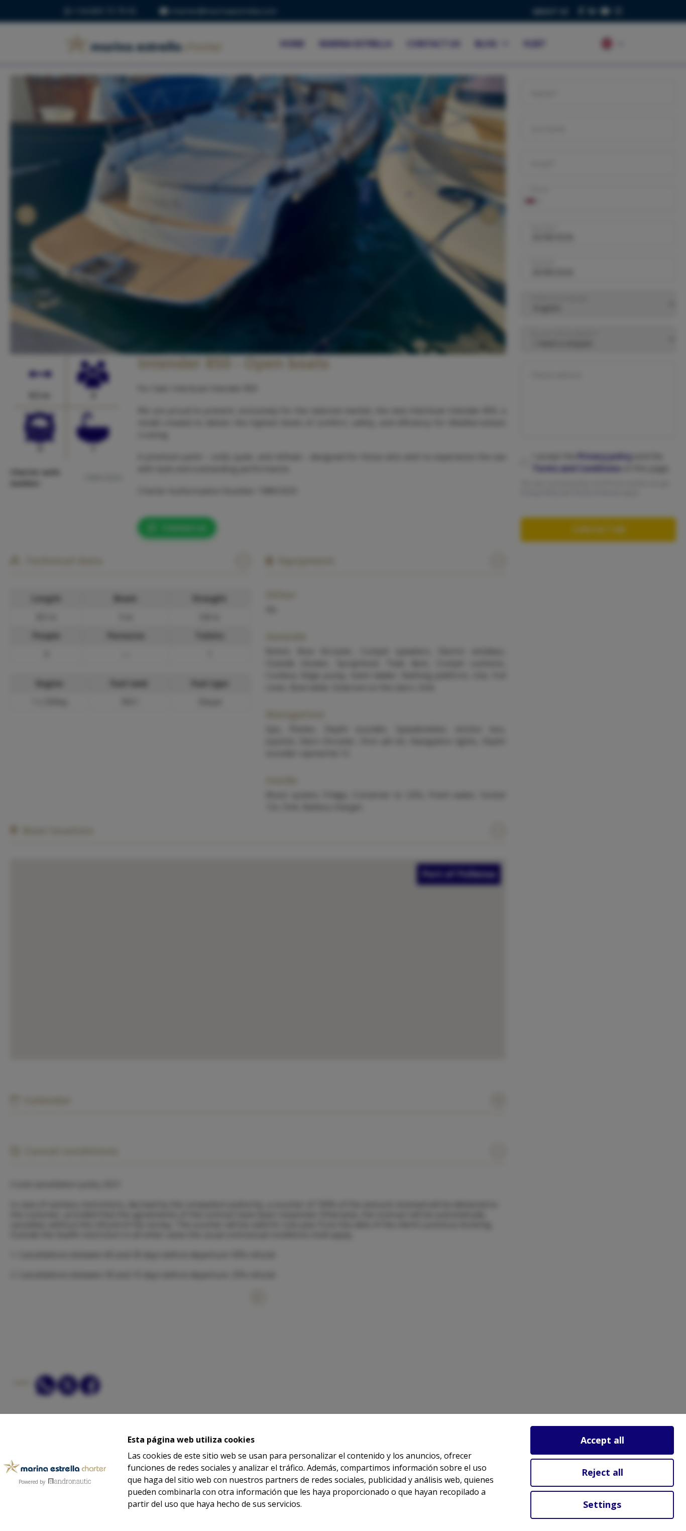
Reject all (602, 1472)
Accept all (602, 1440)
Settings (602, 1504)
